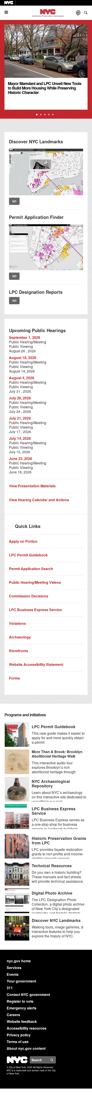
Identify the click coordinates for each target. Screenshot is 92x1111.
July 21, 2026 (20, 418)
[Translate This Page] (78, 13)
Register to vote (20, 1001)
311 (10, 987)
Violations (17, 623)
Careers (13, 1014)
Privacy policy (19, 1034)
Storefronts (18, 650)
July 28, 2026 (20, 398)
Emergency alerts (21, 1008)
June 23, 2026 (20, 458)
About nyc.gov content (26, 1048)
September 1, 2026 (24, 337)
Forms (14, 678)
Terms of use (18, 1041)
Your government (21, 981)
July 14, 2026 (20, 438)
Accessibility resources (26, 1028)
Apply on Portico (23, 541)
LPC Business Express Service (35, 609)
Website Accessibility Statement (36, 664)
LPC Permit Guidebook (28, 555)
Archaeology (20, 637)
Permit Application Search (31, 568)
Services (14, 967)
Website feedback (22, 1021)
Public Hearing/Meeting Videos (35, 582)
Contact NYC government (28, 994)
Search (55, 1060)
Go (14, 201)
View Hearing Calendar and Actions (39, 499)
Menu (8, 12)
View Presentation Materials (32, 485)
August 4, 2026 (21, 377)
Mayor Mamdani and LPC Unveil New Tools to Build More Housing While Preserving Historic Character (44, 88)
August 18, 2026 (22, 357)
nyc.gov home (19, 960)
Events (13, 974)
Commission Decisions (28, 596)
